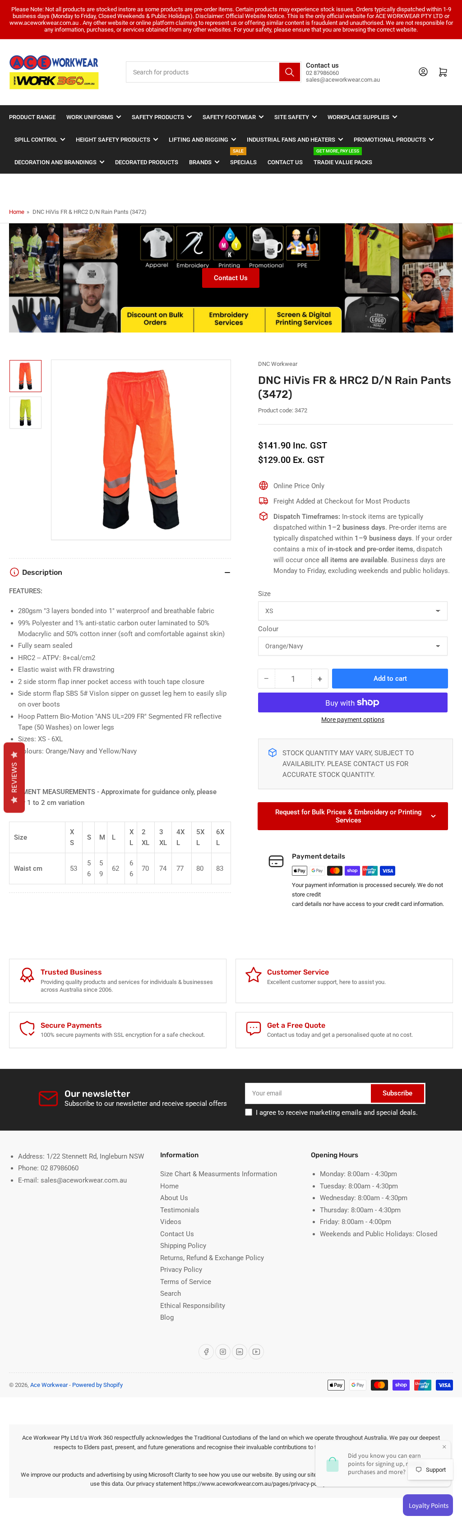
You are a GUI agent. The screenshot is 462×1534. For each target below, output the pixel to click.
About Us (174, 1198)
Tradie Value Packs (343, 158)
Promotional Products (390, 139)
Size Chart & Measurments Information (218, 1174)
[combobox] (213, 72)
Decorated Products (146, 162)
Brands (200, 162)
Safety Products (158, 117)
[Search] (290, 72)
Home (16, 211)
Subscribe (397, 1093)
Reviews (14, 777)
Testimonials (179, 1210)
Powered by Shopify (97, 1385)
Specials (243, 158)
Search (170, 1293)
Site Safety (291, 117)
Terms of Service (185, 1282)
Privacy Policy (181, 1270)
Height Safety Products (113, 139)
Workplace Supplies (358, 117)
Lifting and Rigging (198, 139)
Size (264, 594)
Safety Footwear (229, 117)
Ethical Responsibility (192, 1306)
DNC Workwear (277, 363)
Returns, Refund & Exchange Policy (212, 1258)
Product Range (32, 117)
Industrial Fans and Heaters (291, 139)
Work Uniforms (89, 117)
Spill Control (35, 139)
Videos (170, 1222)
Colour (268, 629)
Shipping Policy (183, 1246)
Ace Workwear (49, 1385)
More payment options (352, 719)
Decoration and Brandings (55, 162)
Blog (167, 1317)
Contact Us (285, 162)
